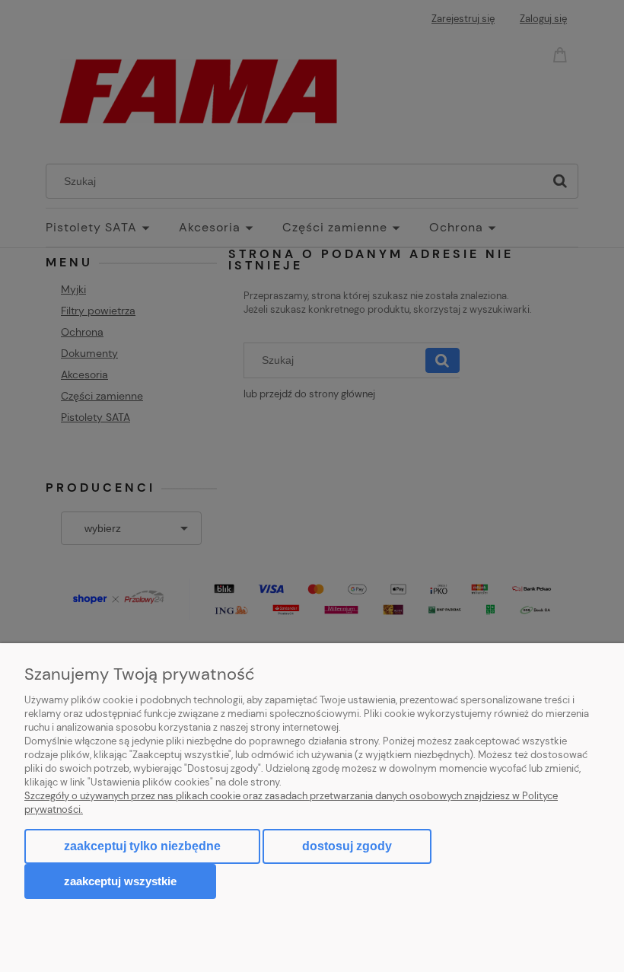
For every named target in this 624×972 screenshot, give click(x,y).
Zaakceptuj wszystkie (120, 881)
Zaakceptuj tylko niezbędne (142, 846)
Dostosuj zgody (347, 846)
